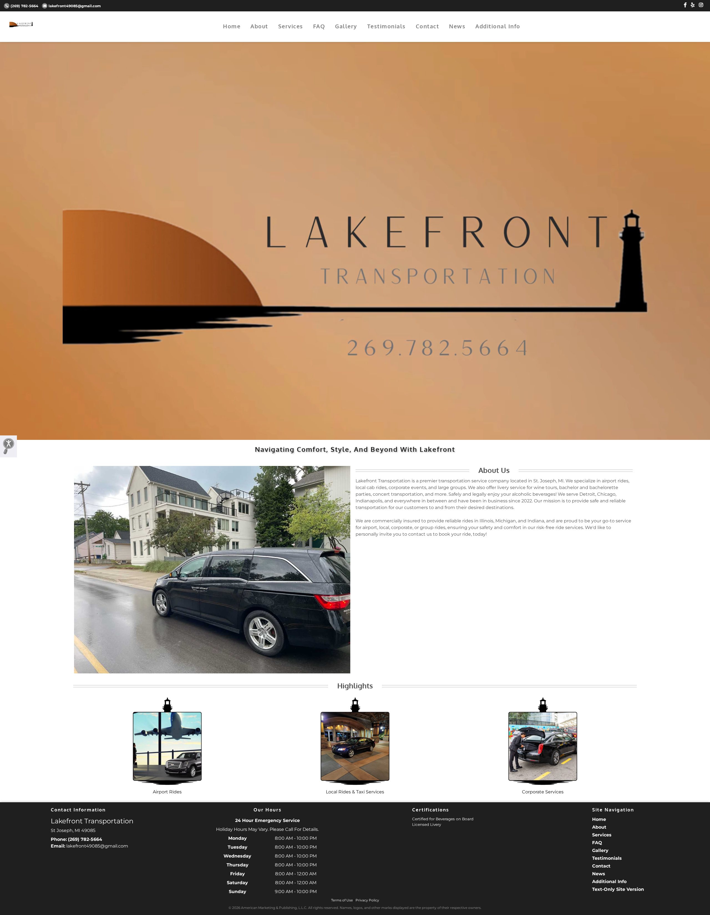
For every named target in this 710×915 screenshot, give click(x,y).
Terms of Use (342, 900)
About (259, 26)
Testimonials (386, 26)
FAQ (319, 26)
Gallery (346, 26)
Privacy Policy (367, 900)
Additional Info (497, 26)
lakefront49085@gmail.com (75, 6)
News (457, 26)
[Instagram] (701, 5)
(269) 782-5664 (24, 6)
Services (290, 26)
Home (231, 26)
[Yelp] (692, 5)
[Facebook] (685, 5)
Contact (427, 26)
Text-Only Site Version (618, 889)
